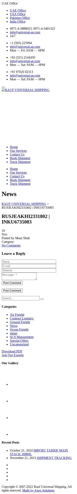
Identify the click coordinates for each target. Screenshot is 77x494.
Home (14, 147)
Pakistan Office (20, 18)
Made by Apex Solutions (38, 490)
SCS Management (21, 337)
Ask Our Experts (13, 355)
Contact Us (17, 154)
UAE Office (18, 10)
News (13, 326)
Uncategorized (19, 344)
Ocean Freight (19, 329)
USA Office (17, 14)
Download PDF (12, 351)
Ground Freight (20, 322)
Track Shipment (20, 162)
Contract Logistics (21, 318)
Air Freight (17, 314)
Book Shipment (20, 158)
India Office (17, 21)
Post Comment (12, 282)
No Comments (11, 245)
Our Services (18, 150)
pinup (13, 333)
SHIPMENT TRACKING (54, 458)
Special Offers (19, 340)
